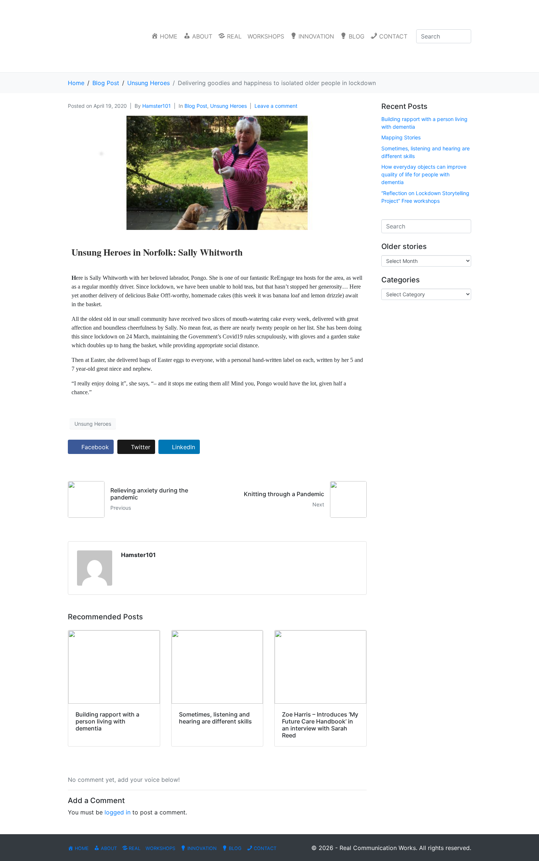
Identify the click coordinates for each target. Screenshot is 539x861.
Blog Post (195, 106)
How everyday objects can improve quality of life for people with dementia (423, 174)
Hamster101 (156, 106)
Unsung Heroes (228, 106)
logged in (117, 812)
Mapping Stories (401, 137)
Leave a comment (275, 106)
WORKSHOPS (265, 36)
